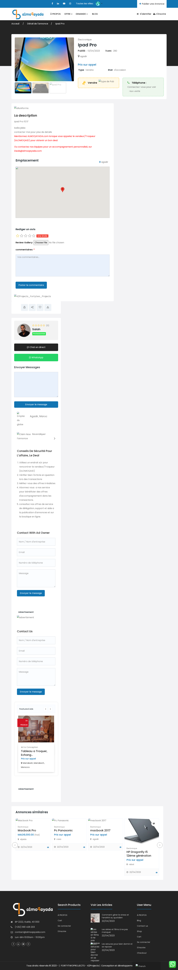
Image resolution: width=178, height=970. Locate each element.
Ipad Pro (60, 23)
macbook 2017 (100, 830)
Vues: (108, 50)
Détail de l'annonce (37, 23)
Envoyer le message (36, 404)
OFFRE (67, 13)
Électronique (85, 39)
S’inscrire (62, 931)
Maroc (43, 416)
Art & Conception (29, 747)
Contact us (142, 926)
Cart (60, 920)
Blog (139, 920)
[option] (36, 744)
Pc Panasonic (63, 830)
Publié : (82, 50)
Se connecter (64, 926)
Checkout (142, 953)
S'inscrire (161, 13)
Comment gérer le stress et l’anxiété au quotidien (115, 916)
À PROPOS (55, 13)
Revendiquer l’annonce (31, 436)
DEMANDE (81, 13)
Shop (139, 931)
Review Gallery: (24, 242)
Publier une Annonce (153, 3)
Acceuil (15, 23)
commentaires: (25, 249)
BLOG (95, 13)
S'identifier (145, 13)
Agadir (34, 416)
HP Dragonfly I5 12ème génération (139, 854)
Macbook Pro (27, 830)
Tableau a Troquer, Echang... (34, 753)
